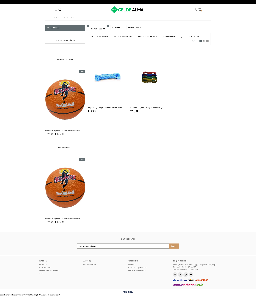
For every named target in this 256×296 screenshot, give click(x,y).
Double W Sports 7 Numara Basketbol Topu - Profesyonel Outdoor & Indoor (63, 131)
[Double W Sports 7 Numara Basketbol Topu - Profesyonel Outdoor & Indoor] (65, 100)
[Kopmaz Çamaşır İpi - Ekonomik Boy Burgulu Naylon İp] (107, 77)
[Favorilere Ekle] (65, 103)
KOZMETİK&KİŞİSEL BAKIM (137, 268)
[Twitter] (180, 274)
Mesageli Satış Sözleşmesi (49, 270)
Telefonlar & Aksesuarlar (137, 270)
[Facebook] (175, 274)
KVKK (41, 273)
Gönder (174, 246)
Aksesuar (131, 265)
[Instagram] (185, 274)
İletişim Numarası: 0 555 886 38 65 (185, 270)
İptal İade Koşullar (89, 265)
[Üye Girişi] (195, 9)
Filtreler (116, 27)
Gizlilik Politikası (45, 268)
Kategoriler (133, 27)
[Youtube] (191, 274)
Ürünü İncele (75, 103)
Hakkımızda (43, 265)
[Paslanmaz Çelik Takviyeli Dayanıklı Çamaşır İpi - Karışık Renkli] (149, 77)
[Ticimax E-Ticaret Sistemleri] (128, 292)
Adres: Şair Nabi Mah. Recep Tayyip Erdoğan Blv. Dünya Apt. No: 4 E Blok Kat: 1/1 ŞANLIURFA (194, 266)
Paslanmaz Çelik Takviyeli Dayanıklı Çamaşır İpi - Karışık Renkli (147, 107)
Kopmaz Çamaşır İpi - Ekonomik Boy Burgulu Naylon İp (106, 107)
